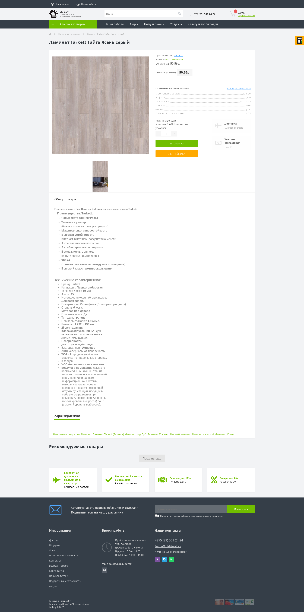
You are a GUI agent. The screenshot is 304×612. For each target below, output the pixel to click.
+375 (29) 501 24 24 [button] (169, 540)
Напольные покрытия (69, 34)
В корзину (177, 143)
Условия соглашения (232, 140)
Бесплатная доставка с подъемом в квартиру (72, 478)
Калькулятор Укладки (203, 24)
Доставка (230, 123)
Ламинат (86, 434)
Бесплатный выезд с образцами (128, 478)
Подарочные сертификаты (65, 581)
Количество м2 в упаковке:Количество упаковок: (172, 124)
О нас (52, 550)
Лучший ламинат (180, 434)
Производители (58, 576)
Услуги (174, 24)
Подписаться (241, 509)
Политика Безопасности (185, 515)
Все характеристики (239, 88)
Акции (134, 24)
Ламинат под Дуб (135, 434)
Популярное (153, 24)
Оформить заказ (246, 15)
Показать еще (152, 458)
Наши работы (114, 24)
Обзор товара (65, 199)
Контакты (55, 560)
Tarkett (178, 55)
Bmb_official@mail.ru (168, 546)
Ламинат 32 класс (158, 434)
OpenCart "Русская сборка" (76, 604)
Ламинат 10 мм (224, 434)
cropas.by (66, 600)
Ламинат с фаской (203, 434)
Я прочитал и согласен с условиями (191, 515)
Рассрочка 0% (229, 478)
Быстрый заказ (176, 154)
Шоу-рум (54, 545)
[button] (61, 4)
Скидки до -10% (180, 478)
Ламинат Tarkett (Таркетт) (108, 434)
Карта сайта (56, 570)
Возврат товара (58, 565)
